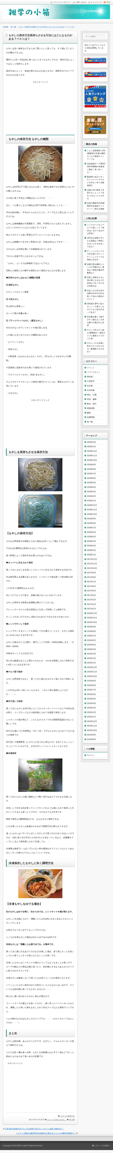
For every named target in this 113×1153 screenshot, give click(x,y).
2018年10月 (92, 514)
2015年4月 (91, 703)
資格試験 (91, 408)
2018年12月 (92, 505)
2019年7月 (91, 473)
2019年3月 (91, 491)
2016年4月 (91, 649)
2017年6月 (91, 586)
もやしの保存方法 (67, 1116)
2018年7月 (91, 528)
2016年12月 (92, 613)
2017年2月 (91, 604)
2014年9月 (91, 735)
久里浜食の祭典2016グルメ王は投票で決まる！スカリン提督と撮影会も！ (34, 1129)
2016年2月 (91, 658)
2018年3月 (91, 546)
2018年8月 (91, 523)
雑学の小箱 (21, 1146)
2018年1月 (91, 555)
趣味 (89, 413)
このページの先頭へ (102, 1146)
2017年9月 (91, 573)
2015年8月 (91, 685)
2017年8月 (91, 577)
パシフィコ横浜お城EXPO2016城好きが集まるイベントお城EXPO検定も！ (46, 1133)
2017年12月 (92, 559)
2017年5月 (91, 591)
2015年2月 (91, 712)
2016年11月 (92, 618)
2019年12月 (92, 451)
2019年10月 (92, 460)
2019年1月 (91, 501)
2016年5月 (91, 645)
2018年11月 (92, 510)
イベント (91, 368)
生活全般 (91, 390)
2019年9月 (91, 464)
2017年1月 (91, 609)
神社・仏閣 (92, 395)
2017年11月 (92, 564)
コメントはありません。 (57, 1120)
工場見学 (91, 381)
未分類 (90, 386)
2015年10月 (92, 676)
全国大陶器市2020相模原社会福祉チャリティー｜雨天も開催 (95, 206)
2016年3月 (91, 654)
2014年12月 (92, 721)
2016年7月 (91, 636)
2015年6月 (91, 694)
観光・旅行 (92, 404)
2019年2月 (91, 496)
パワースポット (93, 372)
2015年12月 (92, 667)
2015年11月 (92, 672)
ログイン (91, 755)
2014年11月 (92, 726)
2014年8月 (91, 739)
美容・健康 (92, 399)
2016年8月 (91, 631)
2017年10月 (92, 568)
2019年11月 (92, 455)
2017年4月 (91, 595)
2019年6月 (91, 478)
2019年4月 (91, 487)
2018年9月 (91, 519)
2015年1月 (91, 717)
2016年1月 (91, 663)
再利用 (90, 377)
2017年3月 (91, 600)
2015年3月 (91, 708)
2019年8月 (91, 469)
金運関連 (91, 417)
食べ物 (72, 1120)
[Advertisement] (40, 109)
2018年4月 (91, 541)
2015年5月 (91, 699)
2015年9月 (91, 681)
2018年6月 (91, 532)
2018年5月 (91, 537)
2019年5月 (91, 482)
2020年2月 (91, 442)
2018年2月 (91, 550)
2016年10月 (92, 622)
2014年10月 (92, 730)
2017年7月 (91, 582)
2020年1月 (91, 446)
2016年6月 (91, 640)
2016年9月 (91, 627)
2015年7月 (91, 690)
